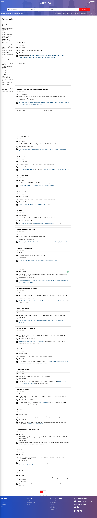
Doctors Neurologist (24, 204)
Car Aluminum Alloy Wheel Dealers (55, 361)
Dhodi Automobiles (23, 410)
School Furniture (31, 149)
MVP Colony (22, 180)
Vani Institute (21, 157)
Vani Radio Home (22, 43)
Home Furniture (23, 149)
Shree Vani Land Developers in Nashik (7, 40)
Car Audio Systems (28, 300)
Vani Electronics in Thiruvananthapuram (7, 33)
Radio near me (5, 52)
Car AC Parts (38, 484)
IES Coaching (38, 104)
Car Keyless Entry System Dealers (34, 423)
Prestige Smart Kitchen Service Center (46, 57)
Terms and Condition (55, 500)
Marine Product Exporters (34, 260)
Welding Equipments (60, 242)
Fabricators (21, 242)
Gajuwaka (21, 373)
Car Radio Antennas (24, 280)
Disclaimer (52, 504)
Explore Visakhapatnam (7, 91)
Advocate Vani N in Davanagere (6, 37)
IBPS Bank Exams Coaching (26, 102)
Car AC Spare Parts (40, 280)
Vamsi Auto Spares (23, 369)
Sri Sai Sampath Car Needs (26, 328)
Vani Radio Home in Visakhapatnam (80, 13)
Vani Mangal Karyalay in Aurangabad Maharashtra (7, 30)
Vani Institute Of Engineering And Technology (32, 89)
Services (27, 504)
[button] (46, 3)
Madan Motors (21, 471)
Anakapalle (22, 47)
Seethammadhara (24, 353)
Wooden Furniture (59, 149)
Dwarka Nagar (23, 94)
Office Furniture (40, 149)
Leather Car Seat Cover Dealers (27, 383)
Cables (67, 242)
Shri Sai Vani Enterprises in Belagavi (7, 43)
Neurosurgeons (33, 204)
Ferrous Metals (37, 242)
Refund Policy (53, 508)
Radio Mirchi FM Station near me (6, 77)
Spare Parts (50, 320)
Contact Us (52, 509)
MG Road (21, 253)
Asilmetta (21, 333)
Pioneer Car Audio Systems (51, 300)
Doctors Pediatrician (36, 185)
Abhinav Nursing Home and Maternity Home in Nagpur (7, 47)
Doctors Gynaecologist (37, 223)
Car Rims (21, 300)
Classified (3, 504)
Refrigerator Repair (56, 55)
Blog (2, 506)
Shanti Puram (22, 271)
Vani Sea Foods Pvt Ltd (24, 248)
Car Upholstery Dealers (60, 280)
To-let (2, 502)
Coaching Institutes (48, 169)
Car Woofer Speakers (43, 402)
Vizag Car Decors (22, 349)
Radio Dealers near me (7, 50)
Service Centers (66, 13)
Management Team (30, 502)
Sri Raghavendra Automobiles (27, 288)
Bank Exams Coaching (39, 102)
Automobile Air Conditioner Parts (27, 341)
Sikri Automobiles (23, 389)
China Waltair (22, 215)
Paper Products (29, 242)
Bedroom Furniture (49, 149)
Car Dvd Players (31, 464)
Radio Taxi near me (6, 71)
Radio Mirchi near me (7, 82)
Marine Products (23, 260)
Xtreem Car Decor (23, 308)
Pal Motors (20, 450)
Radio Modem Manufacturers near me (7, 85)
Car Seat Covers (62, 300)
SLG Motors (20, 267)
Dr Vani (19, 210)
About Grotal (28, 500)
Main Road (22, 293)
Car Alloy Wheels (23, 320)
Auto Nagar (22, 141)
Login (92, 2)
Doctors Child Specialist (25, 185)
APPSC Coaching (57, 169)
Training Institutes (49, 102)
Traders (55, 260)
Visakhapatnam (57, 13)
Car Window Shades (39, 300)
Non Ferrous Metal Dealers (47, 242)
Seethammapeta (23, 414)
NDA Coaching (58, 102)
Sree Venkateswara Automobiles (28, 430)
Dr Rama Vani (21, 192)
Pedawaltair (22, 312)
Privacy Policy (53, 502)
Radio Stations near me (7, 57)
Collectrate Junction (24, 196)
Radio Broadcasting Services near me (7, 73)
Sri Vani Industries (23, 137)
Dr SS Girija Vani (22, 176)
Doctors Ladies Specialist (25, 223)
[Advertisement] (43, 31)
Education (3, 500)
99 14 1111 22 (84, 501)
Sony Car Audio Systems (34, 320)
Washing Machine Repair (44, 55)
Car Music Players (50, 280)
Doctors (52, 185)
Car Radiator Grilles (62, 381)
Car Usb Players (40, 341)
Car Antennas (43, 320)
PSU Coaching (30, 169)
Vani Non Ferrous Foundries (26, 229)
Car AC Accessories (58, 320)
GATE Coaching (23, 169)
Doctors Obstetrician (49, 223)
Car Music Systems (46, 484)
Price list (52, 506)
